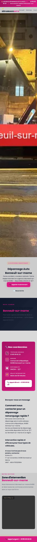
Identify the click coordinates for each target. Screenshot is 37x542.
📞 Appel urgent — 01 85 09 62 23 (18, 539)
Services (29, 10)
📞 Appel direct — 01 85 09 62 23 (18, 383)
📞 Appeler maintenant (19, 285)
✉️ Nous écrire (18, 291)
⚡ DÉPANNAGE (10, 10)
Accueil (21, 10)
